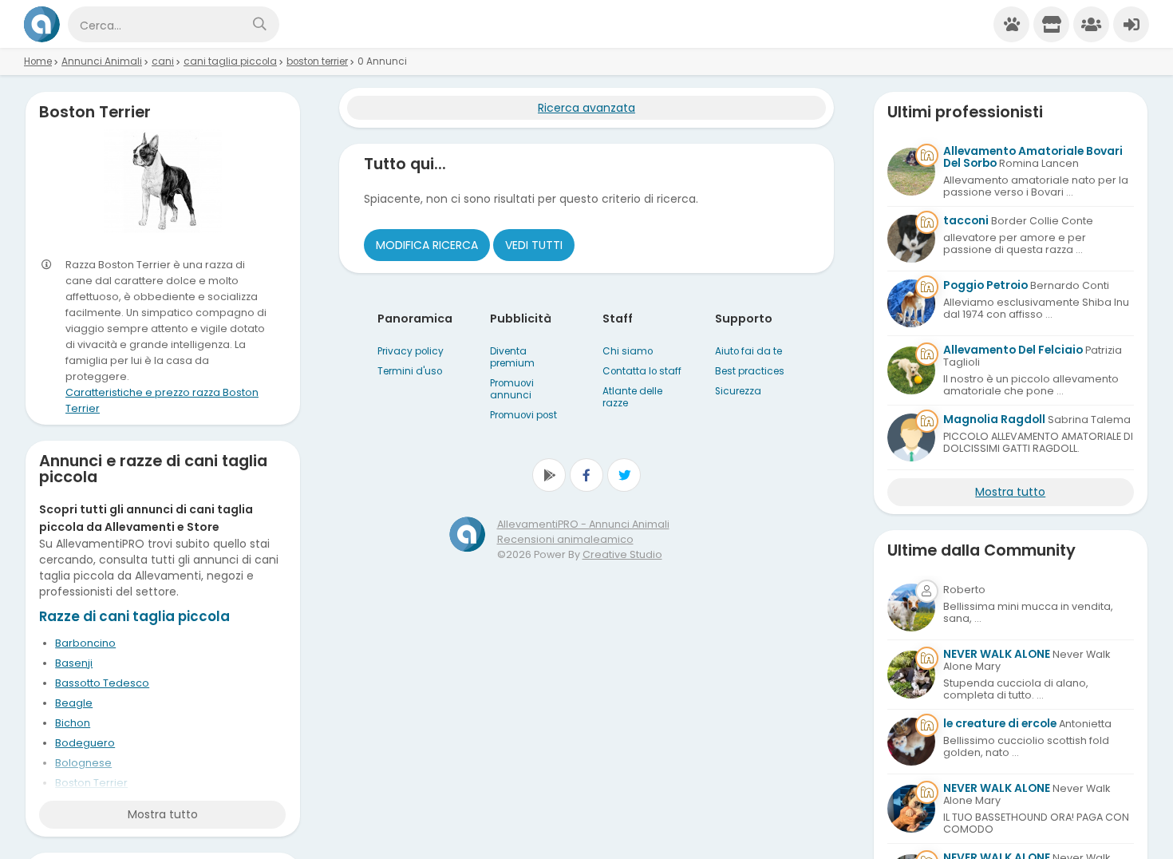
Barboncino (85, 643)
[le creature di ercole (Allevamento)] (911, 742)
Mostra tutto (163, 814)
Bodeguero (85, 743)
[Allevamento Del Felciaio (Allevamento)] (911, 370)
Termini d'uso (409, 371)
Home (38, 61)
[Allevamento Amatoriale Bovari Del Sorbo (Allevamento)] (911, 172)
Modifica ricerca (427, 245)
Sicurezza (738, 391)
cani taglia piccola (230, 61)
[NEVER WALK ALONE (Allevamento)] (911, 675)
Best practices (749, 371)
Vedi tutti (534, 245)
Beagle (74, 703)
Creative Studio (622, 554)
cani (163, 61)
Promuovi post (523, 415)
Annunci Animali (101, 61)
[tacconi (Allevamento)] (911, 239)
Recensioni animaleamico (565, 539)
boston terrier (317, 61)
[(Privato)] (911, 607)
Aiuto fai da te (748, 351)
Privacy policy (410, 351)
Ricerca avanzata (586, 108)
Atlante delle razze (632, 397)
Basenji (74, 663)
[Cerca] (259, 24)
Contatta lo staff (641, 371)
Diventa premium (512, 357)
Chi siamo (627, 351)
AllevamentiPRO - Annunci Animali (583, 524)
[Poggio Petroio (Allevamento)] (911, 303)
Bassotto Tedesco (102, 683)
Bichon (72, 723)
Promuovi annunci (512, 389)
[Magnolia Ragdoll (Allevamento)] (911, 437)
